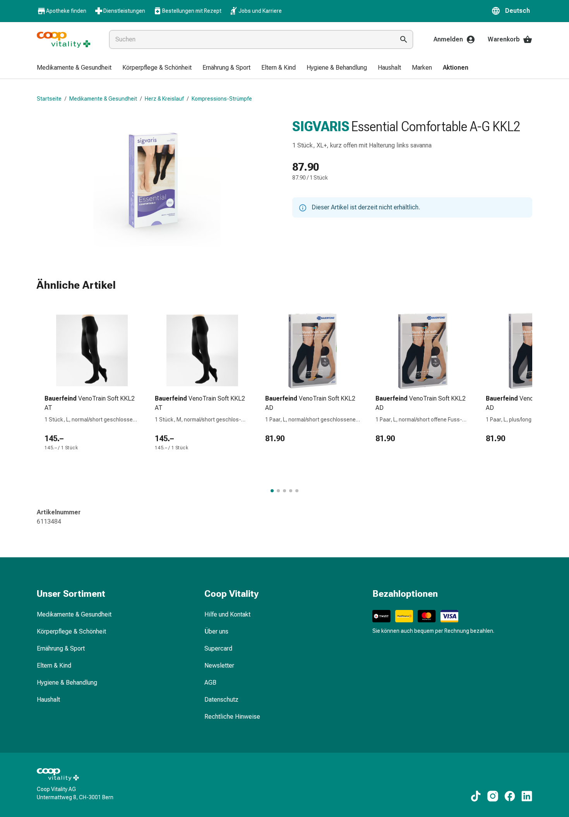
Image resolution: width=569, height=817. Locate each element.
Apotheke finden (66, 11)
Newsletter (219, 665)
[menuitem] (74, 68)
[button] (511, 10)
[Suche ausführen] (403, 39)
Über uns (216, 631)
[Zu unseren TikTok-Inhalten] (475, 796)
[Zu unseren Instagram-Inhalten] (492, 796)
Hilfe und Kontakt (227, 614)
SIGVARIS (321, 126)
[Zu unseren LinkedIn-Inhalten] (526, 796)
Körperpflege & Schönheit (71, 631)
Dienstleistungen (124, 11)
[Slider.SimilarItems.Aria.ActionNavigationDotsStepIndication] (272, 490)
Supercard (218, 648)
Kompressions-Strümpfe (222, 99)
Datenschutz (221, 699)
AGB (210, 682)
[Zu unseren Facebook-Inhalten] (509, 796)
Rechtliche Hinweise (232, 716)
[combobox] (250, 39)
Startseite (49, 99)
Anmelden (448, 39)
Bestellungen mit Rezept (191, 11)
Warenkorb (504, 39)
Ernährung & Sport (61, 648)
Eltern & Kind (54, 665)
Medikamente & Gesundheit (103, 99)
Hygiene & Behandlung (67, 682)
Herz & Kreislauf (164, 99)
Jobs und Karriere (260, 11)
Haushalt (48, 699)
